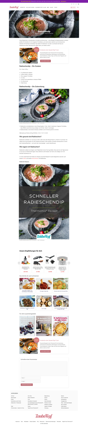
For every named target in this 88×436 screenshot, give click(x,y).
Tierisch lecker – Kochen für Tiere (17, 408)
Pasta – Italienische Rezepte (66, 402)
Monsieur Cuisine (47, 402)
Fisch (29, 399)
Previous (19, 263)
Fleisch (45, 399)
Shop (51, 7)
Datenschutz (42, 421)
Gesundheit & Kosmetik (32, 401)
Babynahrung (46, 395)
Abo (48, 7)
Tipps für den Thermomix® (33, 408)
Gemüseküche (64, 399)
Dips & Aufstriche (49, 33)
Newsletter (59, 421)
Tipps (55, 7)
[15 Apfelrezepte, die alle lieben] (61, 326)
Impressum (18, 421)
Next (69, 263)
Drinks (12, 399)
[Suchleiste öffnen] (78, 7)
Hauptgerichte (64, 401)
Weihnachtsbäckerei (65, 408)
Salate (24, 158)
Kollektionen (30, 7)
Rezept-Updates (33, 421)
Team (22, 421)
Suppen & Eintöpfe (48, 406)
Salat (12, 406)
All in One (30, 395)
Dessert (45, 397)
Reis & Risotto (64, 404)
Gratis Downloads (47, 401)
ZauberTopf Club (40, 7)
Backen (62, 395)
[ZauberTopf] (14, 7)
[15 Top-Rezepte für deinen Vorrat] (44, 326)
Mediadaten (26, 421)
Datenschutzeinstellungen (51, 421)
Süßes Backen (64, 406)
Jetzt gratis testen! (45, 60)
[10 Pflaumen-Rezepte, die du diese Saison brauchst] (27, 326)
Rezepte (22, 7)
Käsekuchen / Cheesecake (16, 402)
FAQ (38, 421)
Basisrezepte (13, 397)
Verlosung (46, 408)
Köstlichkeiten (35, 158)
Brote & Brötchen (31, 397)
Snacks (29, 406)
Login (73, 7)
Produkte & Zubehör (48, 404)
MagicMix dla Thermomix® (67, 421)
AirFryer (12, 395)
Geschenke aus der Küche (16, 401)
